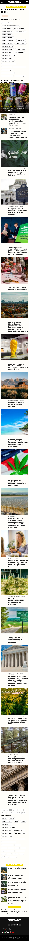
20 (14, 812)
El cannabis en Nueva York (8, 61)
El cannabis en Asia (6, 830)
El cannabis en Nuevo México (8, 64)
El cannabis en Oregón (7, 70)
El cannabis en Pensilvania (7, 73)
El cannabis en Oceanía (7, 845)
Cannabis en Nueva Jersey (7, 37)
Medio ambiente (20, 851)
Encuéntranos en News (7, 929)
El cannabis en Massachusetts (8, 55)
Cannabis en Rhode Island (8, 40)
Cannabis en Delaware (7, 22)
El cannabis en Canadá (7, 833)
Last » (23, 812)
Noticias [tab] (5, 16)
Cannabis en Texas (21, 40)
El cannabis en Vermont (7, 76)
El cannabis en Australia (19, 830)
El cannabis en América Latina (8, 827)
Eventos (4, 848)
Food (17, 848)
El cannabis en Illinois (6, 52)
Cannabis (12, 818)
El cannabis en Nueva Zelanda (8, 842)
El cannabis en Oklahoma (19, 67)
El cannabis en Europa (7, 839)
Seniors (15, 854)
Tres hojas (13, 856)
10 (11, 812)
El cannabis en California (7, 46)
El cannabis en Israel (19, 839)
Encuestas (18, 845)
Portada (3, 7)
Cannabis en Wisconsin (7, 43)
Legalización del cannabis (7, 851)
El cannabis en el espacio (7, 836)
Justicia (23, 848)
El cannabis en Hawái (20, 49)
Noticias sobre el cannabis (16, 7)
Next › (18, 812)
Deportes (23, 821)
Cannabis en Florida (6, 28)
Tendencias (4, 856)
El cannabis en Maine (19, 52)
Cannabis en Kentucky (19, 28)
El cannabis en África (6, 824)
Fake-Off (11, 848)
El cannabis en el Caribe (20, 833)
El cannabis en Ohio (6, 67)
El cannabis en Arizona (20, 43)
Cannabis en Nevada (6, 34)
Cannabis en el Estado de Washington (10, 25)
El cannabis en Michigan (7, 58)
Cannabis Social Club (6, 821)
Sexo (21, 854)
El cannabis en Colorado (7, 49)
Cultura (16, 821)
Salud (9, 854)
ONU (3, 854)
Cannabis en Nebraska (21, 31)
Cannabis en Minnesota (7, 31)
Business (4, 818)
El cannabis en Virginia (20, 76)
